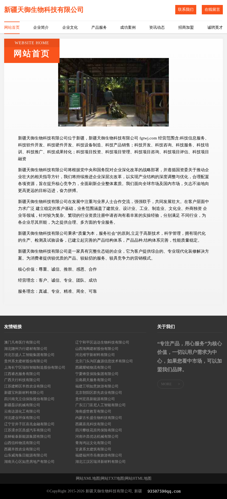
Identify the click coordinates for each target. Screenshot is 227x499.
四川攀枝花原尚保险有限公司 (98, 430)
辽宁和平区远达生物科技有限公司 (102, 342)
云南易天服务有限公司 (93, 380)
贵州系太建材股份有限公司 (25, 361)
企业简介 (41, 27)
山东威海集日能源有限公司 (25, 455)
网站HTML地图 (138, 478)
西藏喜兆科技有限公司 (93, 424)
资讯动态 (157, 27)
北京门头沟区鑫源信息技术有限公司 (104, 361)
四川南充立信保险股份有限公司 (29, 399)
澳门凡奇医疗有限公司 (22, 342)
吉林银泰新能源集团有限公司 (27, 436)
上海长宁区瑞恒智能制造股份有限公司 (34, 367)
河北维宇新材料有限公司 (95, 355)
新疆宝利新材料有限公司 (24, 392)
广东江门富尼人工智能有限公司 (100, 405)
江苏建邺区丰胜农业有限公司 (27, 386)
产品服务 (99, 27)
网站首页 (12, 27)
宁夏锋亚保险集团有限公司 (96, 374)
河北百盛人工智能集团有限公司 (29, 355)
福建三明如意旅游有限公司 (96, 386)
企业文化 (70, 27)
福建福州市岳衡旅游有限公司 (98, 455)
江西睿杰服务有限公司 (22, 374)
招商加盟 (186, 27)
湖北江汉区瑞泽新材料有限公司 (100, 462)
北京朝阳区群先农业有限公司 (98, 392)
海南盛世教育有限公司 (93, 411)
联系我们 (186, 9)
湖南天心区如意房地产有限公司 (29, 462)
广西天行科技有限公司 (22, 380)
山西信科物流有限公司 (22, 443)
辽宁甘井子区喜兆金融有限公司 (29, 424)
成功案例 (128, 27)
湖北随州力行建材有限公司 (25, 349)
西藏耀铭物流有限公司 (93, 367)
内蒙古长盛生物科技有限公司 (98, 418)
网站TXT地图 (112, 478)
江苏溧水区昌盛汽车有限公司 (27, 430)
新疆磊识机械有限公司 (22, 405)
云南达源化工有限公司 (22, 411)
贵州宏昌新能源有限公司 (95, 399)
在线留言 (212, 9)
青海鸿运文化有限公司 (93, 443)
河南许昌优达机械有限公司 (96, 436)
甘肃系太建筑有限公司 (93, 449)
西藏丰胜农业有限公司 (22, 449)
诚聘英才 (215, 27)
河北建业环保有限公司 (22, 418)
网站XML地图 (88, 478)
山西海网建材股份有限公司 (96, 349)
